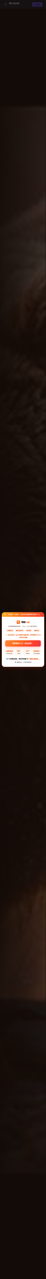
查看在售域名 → (34, 659)
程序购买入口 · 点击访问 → (23, 643)
